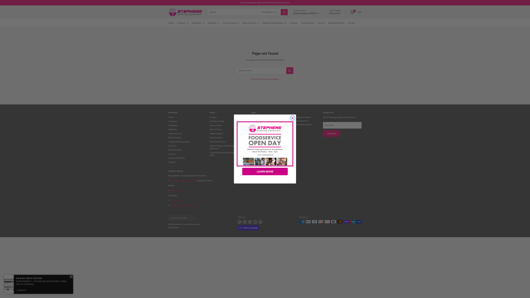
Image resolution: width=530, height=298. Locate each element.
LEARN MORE (265, 171)
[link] (265, 144)
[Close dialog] (292, 118)
